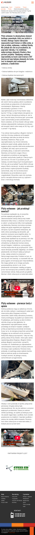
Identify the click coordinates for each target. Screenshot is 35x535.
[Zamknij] (32, 531)
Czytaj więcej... (12, 532)
